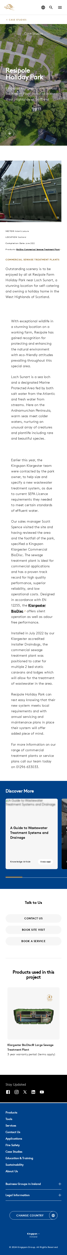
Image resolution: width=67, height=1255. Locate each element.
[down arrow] (10, 133)
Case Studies (14, 1151)
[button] (60, 7)
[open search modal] (51, 7)
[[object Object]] (33, 1013)
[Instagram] (16, 1092)
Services (11, 1125)
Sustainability (15, 1164)
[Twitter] (25, 1092)
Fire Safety (13, 1145)
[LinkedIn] (33, 1092)
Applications (14, 1138)
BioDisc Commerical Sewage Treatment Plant (38, 249)
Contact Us (13, 1132)
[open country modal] (43, 7)
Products (11, 1112)
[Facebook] (8, 1092)
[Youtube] (41, 1092)
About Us (12, 1171)
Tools (9, 1119)
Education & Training (19, 1158)
